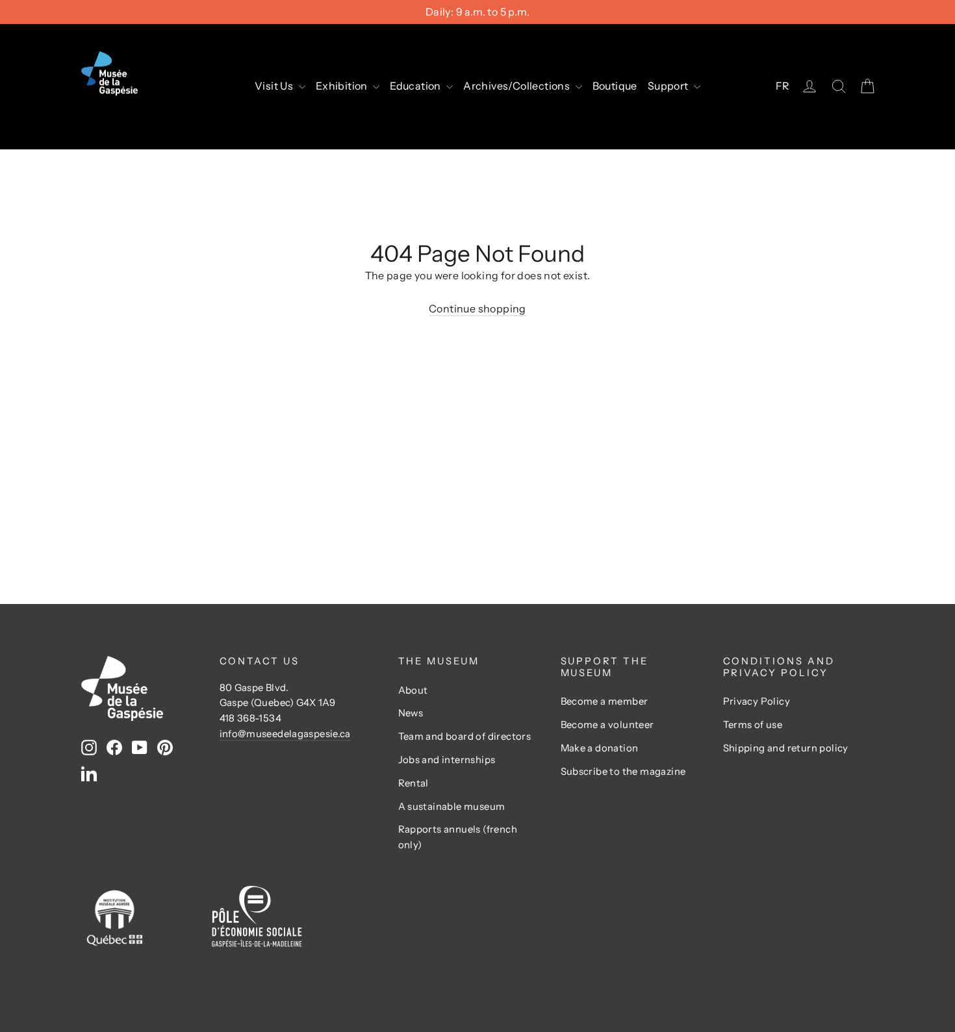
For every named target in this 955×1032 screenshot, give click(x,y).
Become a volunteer (607, 725)
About (413, 690)
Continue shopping (477, 308)
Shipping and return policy (785, 748)
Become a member (604, 701)
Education (416, 85)
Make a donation (600, 748)
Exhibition (343, 85)
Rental (413, 783)
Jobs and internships (447, 760)
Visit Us (275, 85)
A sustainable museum (451, 806)
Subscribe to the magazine (623, 771)
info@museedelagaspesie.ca (285, 734)
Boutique (614, 85)
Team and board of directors (464, 736)
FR (783, 85)
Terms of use (753, 725)
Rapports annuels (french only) (458, 837)
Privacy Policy (757, 701)
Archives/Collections (517, 85)
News (411, 713)
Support (669, 85)
